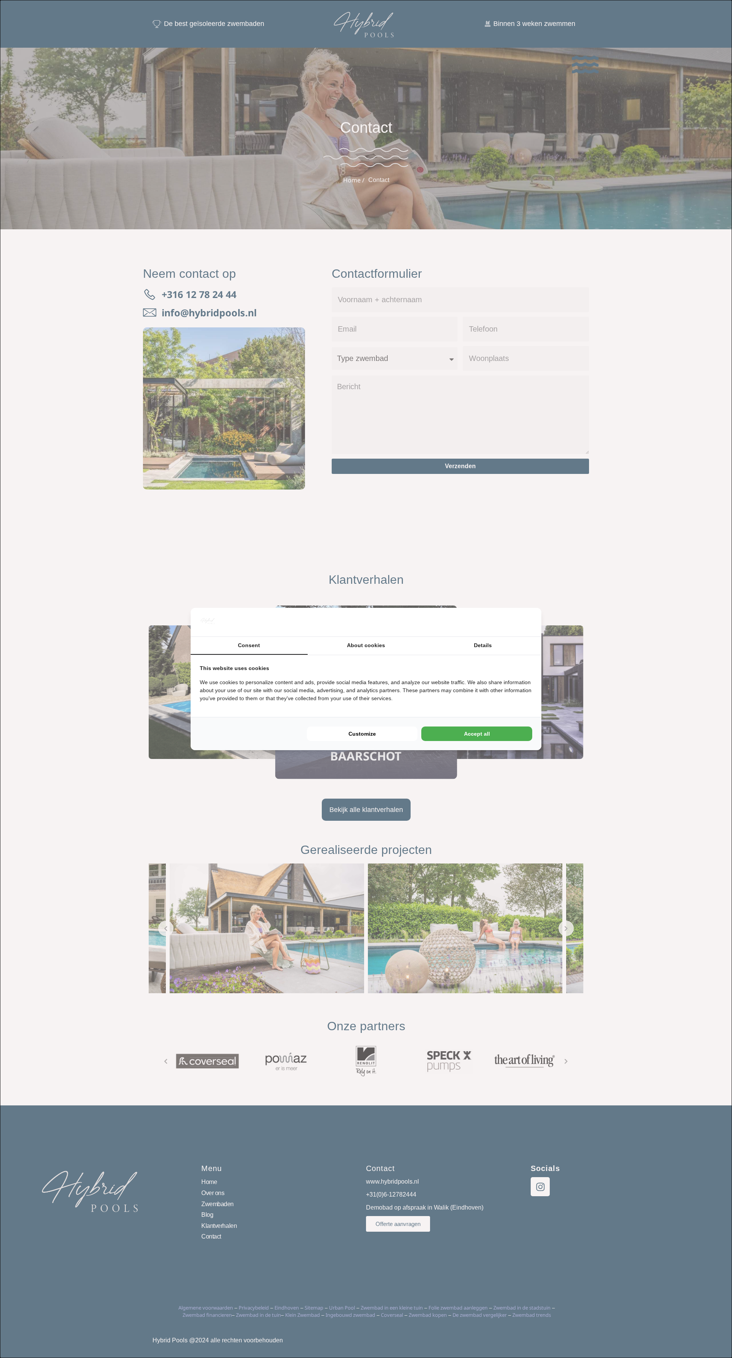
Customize (362, 734)
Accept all (477, 734)
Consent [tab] (249, 645)
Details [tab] (483, 645)
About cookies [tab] (366, 645)
